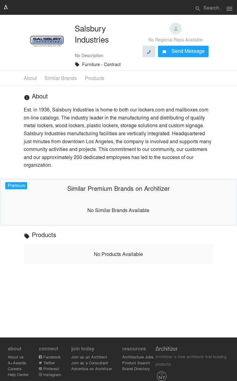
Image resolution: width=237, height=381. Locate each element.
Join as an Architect (89, 357)
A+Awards (17, 363)
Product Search (136, 363)
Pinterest (50, 368)
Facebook (51, 357)
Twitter (48, 363)
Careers (15, 368)
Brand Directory (136, 368)
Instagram (51, 374)
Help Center (18, 374)
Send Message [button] (183, 50)
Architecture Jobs (138, 357)
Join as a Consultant (89, 363)
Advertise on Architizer (91, 368)
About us (16, 357)
